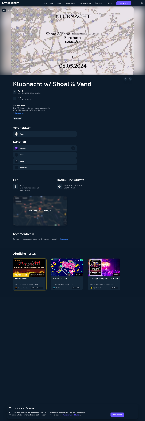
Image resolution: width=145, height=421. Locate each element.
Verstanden (117, 414)
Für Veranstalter (85, 3)
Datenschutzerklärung (71, 415)
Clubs (59, 3)
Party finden (48, 3)
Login (110, 3)
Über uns (98, 3)
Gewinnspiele (70, 3)
